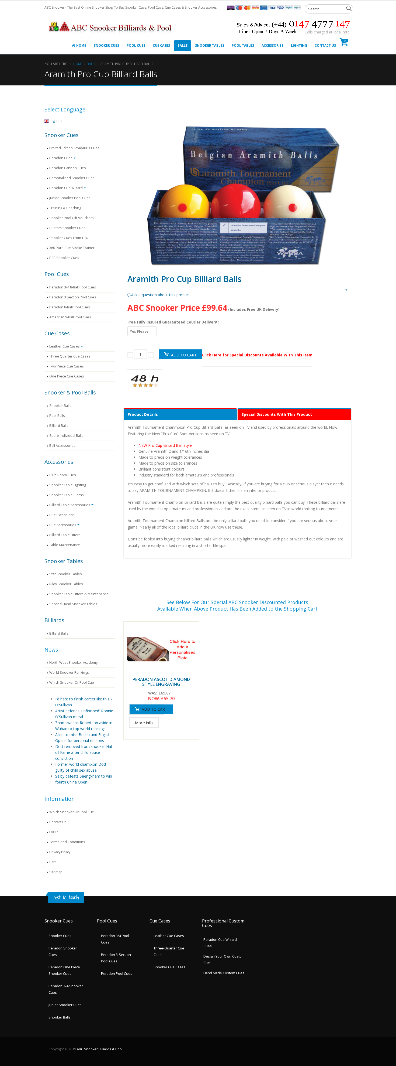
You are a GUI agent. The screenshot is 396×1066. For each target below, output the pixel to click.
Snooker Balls (60, 405)
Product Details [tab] (143, 414)
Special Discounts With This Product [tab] (277, 414)
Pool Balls (57, 415)
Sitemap (55, 872)
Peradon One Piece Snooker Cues (64, 970)
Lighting (299, 45)
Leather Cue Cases (64, 346)
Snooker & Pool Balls (70, 392)
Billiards (54, 620)
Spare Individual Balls (66, 435)
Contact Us (325, 45)
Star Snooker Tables (65, 574)
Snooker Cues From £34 (68, 238)
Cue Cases (161, 45)
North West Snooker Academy (73, 662)
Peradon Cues (60, 158)
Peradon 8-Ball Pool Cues (69, 307)
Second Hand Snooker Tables (73, 604)
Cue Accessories (62, 525)
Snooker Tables (209, 45)
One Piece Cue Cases (66, 376)
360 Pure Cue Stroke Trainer (72, 248)
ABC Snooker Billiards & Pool (100, 1049)
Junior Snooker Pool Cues (70, 198)
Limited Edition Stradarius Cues (74, 148)
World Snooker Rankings (69, 672)
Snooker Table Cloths (66, 495)
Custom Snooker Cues (67, 228)
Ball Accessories (62, 445)
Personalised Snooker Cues (72, 178)
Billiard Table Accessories (69, 505)
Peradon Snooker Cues (62, 951)
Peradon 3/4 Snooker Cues (65, 989)
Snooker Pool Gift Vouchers (71, 218)
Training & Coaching (65, 208)
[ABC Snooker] (110, 21)
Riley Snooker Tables (66, 584)
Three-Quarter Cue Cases (169, 951)
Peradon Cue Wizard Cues (220, 942)
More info (144, 723)
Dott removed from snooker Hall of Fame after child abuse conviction (84, 752)
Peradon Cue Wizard (66, 188)
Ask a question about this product (160, 294)
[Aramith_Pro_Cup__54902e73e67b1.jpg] (237, 190)
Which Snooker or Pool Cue (71, 682)
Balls (182, 45)
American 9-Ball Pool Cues (70, 317)
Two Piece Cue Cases (66, 366)
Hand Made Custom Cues (223, 973)
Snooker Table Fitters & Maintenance (79, 594)
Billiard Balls (58, 425)
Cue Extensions (62, 515)
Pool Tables (243, 45)
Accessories (272, 45)
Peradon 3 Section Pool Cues (72, 297)
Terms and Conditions (67, 842)
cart (52, 862)
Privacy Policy (59, 852)
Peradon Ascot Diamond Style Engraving (161, 681)
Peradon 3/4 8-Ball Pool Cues (72, 287)
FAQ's (53, 832)
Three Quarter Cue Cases (70, 356)
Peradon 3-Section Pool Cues (116, 957)
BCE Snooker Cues (64, 258)
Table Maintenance (64, 545)
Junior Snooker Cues (65, 1005)
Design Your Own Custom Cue (224, 959)
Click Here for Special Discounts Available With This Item (257, 354)
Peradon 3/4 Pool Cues (115, 939)
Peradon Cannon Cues (67, 168)
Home (81, 45)
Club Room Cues (62, 475)
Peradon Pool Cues (116, 973)
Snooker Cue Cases (169, 967)
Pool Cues (136, 45)
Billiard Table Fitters (65, 535)
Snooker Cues (106, 45)
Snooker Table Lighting (67, 485)
